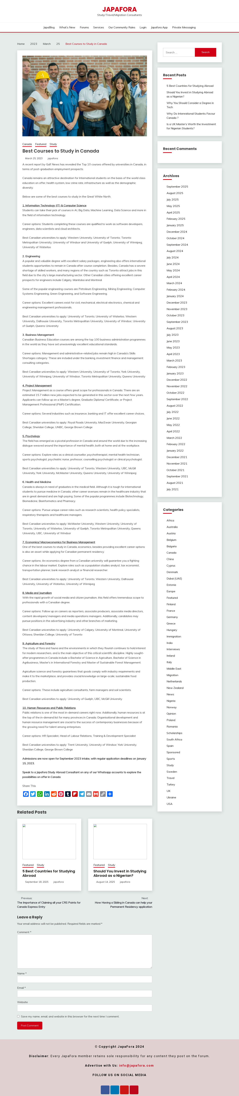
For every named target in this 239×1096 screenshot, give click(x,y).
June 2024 (173, 264)
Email (21, 987)
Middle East (174, 668)
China (170, 559)
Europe (171, 591)
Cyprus (171, 565)
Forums (84, 27)
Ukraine (171, 797)
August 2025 (175, 193)
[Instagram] (124, 1090)
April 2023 (173, 354)
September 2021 (177, 476)
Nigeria (171, 700)
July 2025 (173, 199)
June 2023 (173, 341)
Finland (171, 604)
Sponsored (173, 752)
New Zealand (175, 688)
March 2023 (174, 360)
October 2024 (175, 238)
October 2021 (175, 470)
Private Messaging (184, 27)
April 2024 (173, 277)
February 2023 (176, 367)
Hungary (172, 630)
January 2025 (175, 225)
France (171, 610)
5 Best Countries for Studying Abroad (48, 873)
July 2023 (173, 334)
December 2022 (177, 379)
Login (143, 27)
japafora (53, 158)
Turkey (171, 784)
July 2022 (173, 412)
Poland (171, 720)
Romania (172, 726)
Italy (169, 662)
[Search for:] (179, 52)
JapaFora (119, 9)
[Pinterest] (134, 1090)
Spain (170, 745)
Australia (172, 527)
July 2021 (173, 489)
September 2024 (177, 244)
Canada (27, 144)
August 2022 (175, 405)
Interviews (173, 649)
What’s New (67, 27)
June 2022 (173, 418)
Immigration (174, 636)
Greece (171, 623)
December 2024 (177, 231)
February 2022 (176, 444)
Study (53, 144)
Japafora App (159, 27)
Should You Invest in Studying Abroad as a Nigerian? (119, 873)
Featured (40, 144)
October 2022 (175, 392)
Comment (24, 932)
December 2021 (177, 457)
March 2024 (174, 283)
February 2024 (176, 289)
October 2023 (175, 315)
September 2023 (177, 322)
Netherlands (174, 681)
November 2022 (177, 386)
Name (22, 973)
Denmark (172, 572)
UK (168, 791)
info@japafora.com (136, 1065)
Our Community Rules (121, 27)
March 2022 (174, 438)
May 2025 (173, 206)
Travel (170, 778)
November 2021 (177, 463)
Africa (170, 520)
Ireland (171, 655)
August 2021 (175, 482)
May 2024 (173, 270)
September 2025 (177, 186)
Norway (172, 707)
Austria (171, 533)
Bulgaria (172, 546)
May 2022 (173, 425)
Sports (171, 758)
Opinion (171, 713)
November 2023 (177, 309)
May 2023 (173, 347)
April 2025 (173, 212)
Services (98, 27)
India (170, 643)
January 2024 (175, 296)
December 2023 (177, 302)
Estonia (171, 584)
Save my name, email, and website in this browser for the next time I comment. (70, 1016)
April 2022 (173, 431)
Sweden (172, 771)
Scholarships (174, 733)
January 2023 (175, 373)
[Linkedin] (114, 1090)
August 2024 (175, 251)
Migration (172, 675)
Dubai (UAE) (174, 578)
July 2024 (173, 257)
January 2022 (175, 450)
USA (170, 804)
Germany (172, 617)
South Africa (174, 739)
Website (22, 1002)
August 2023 (175, 328)
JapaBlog (49, 27)
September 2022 (177, 399)
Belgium (171, 540)
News (170, 694)
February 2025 (176, 218)
